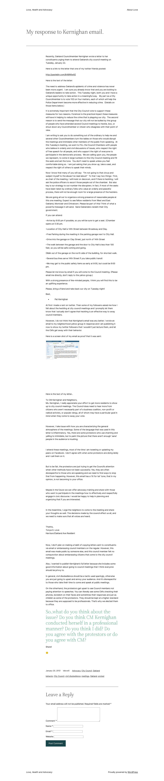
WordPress (133, 772)
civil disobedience (73, 676)
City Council (87, 671)
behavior (49, 676)
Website (49, 736)
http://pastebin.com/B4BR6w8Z (61, 74)
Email (49, 731)
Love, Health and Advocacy (39, 10)
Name (49, 726)
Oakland (96, 671)
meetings (85, 676)
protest (101, 676)
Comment (51, 721)
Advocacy (76, 671)
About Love (132, 10)
